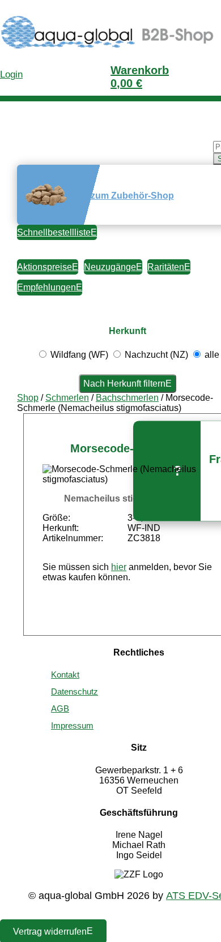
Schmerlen (67, 398)
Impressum (72, 725)
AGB (60, 708)
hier (118, 567)
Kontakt (65, 674)
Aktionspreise (44, 267)
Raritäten (165, 267)
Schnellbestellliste (54, 232)
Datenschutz (74, 691)
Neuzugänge (110, 267)
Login (11, 74)
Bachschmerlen (127, 398)
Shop (28, 398)
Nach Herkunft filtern (124, 383)
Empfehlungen (46, 287)
